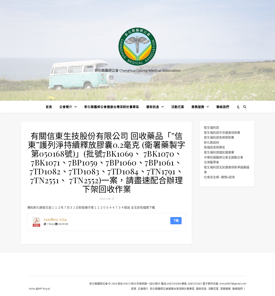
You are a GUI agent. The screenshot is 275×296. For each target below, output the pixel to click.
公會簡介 (65, 107)
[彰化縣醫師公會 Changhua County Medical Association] (137, 47)
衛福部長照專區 (214, 147)
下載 (176, 220)
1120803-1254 (55, 219)
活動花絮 (177, 107)
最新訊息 (152, 107)
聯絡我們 (222, 107)
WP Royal (44, 288)
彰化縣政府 (211, 142)
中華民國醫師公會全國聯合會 (223, 157)
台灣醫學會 (211, 162)
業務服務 (197, 107)
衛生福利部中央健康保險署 (222, 132)
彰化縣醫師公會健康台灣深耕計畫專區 (111, 107)
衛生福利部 (211, 127)
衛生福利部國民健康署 (219, 152)
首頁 (49, 107)
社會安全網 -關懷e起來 (219, 177)
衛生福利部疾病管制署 (219, 137)
